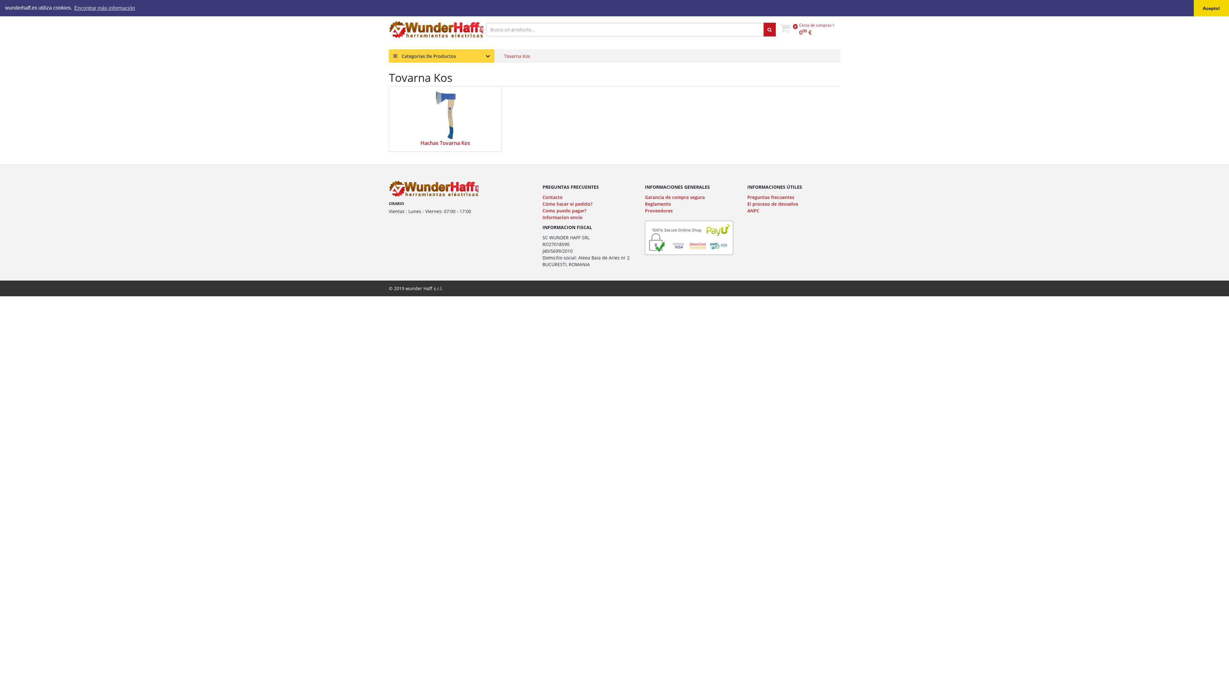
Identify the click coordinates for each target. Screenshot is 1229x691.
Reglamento (658, 204)
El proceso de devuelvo (772, 204)
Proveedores (659, 211)
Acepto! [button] (1211, 8)
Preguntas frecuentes (770, 197)
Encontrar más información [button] (104, 8)
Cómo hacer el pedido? (567, 204)
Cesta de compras (815, 25)
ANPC (753, 211)
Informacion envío (562, 217)
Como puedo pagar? (564, 211)
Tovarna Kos (517, 56)
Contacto (552, 197)
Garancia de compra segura (675, 197)
